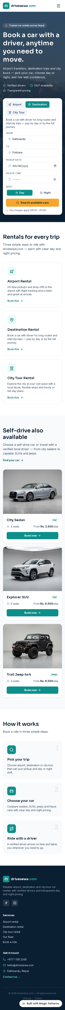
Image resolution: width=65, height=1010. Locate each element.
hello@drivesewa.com (20, 965)
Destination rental (13, 926)
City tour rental (11, 931)
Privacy (27, 998)
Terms (38, 998)
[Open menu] (58, 5)
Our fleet (8, 936)
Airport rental (10, 921)
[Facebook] (6, 903)
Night (47, 192)
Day (21, 192)
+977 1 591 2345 (17, 959)
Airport (17, 104)
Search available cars (35, 202)
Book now (30, 535)
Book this (13, 300)
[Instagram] (15, 903)
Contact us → (11, 976)
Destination (39, 104)
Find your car (11, 460)
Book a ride (10, 942)
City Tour (19, 112)
